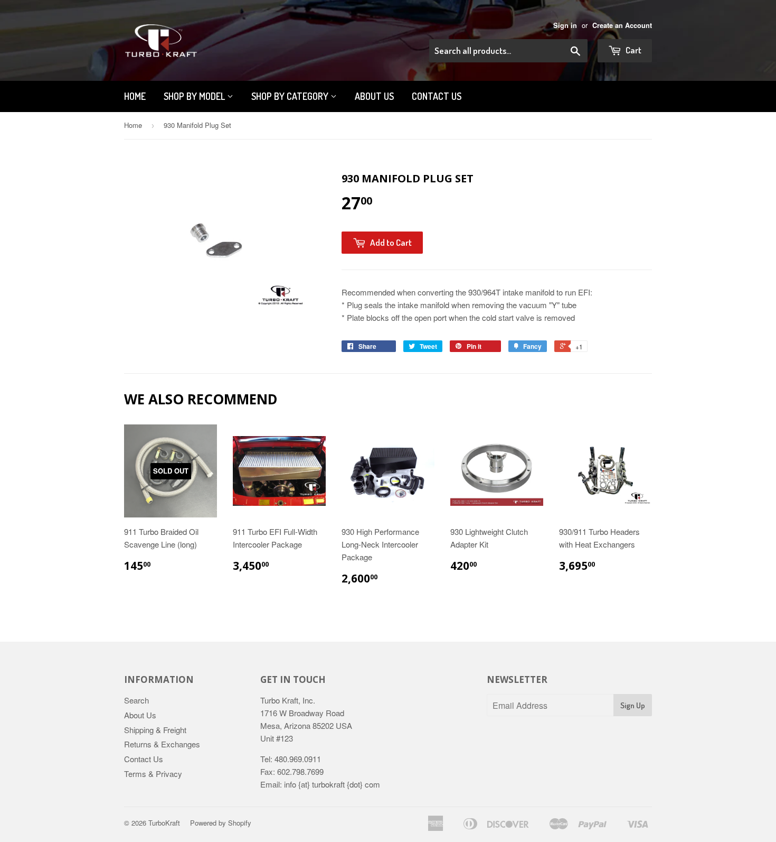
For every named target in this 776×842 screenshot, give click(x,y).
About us (374, 96)
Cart (632, 49)
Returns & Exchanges (162, 744)
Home (135, 96)
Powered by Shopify (220, 823)
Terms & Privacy (153, 773)
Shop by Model (195, 96)
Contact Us (436, 96)
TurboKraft (164, 823)
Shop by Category (290, 96)
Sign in (565, 25)
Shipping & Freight (155, 729)
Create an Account (622, 25)
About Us (140, 714)
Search (136, 700)
